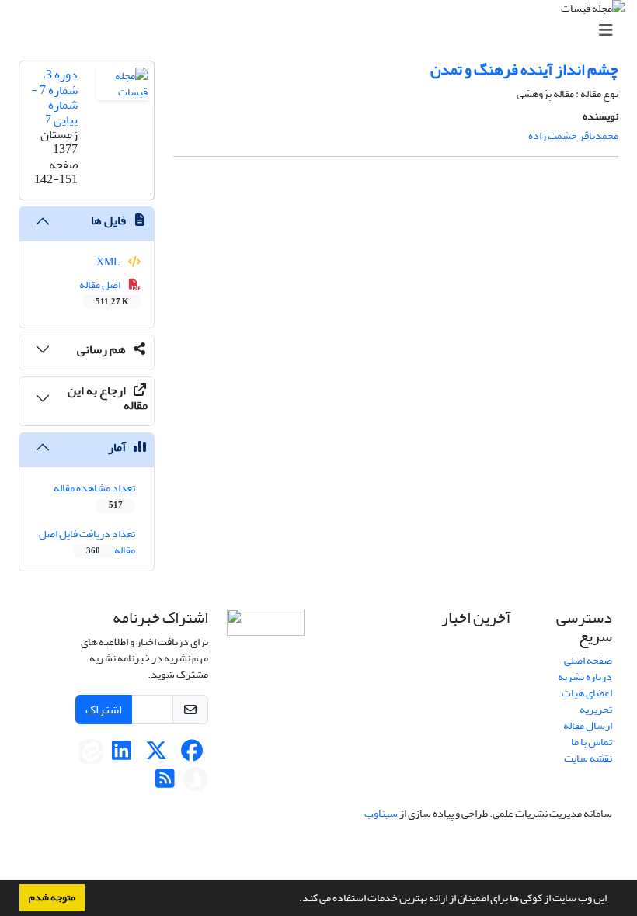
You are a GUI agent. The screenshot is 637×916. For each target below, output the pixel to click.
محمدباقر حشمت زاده (573, 135)
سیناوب (381, 813)
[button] (295, 899)
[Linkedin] (121, 754)
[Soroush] (195, 782)
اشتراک (103, 709)
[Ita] (90, 754)
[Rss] (165, 782)
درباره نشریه (585, 676)
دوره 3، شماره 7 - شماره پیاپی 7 (54, 97)
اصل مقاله (104, 292)
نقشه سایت (588, 758)
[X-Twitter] (156, 754)
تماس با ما (591, 741)
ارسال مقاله (587, 725)
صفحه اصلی (588, 660)
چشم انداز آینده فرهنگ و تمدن (524, 69)
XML (109, 262)
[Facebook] (191, 754)
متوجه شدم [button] (52, 897)
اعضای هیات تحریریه (587, 701)
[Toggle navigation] (323, 30)
